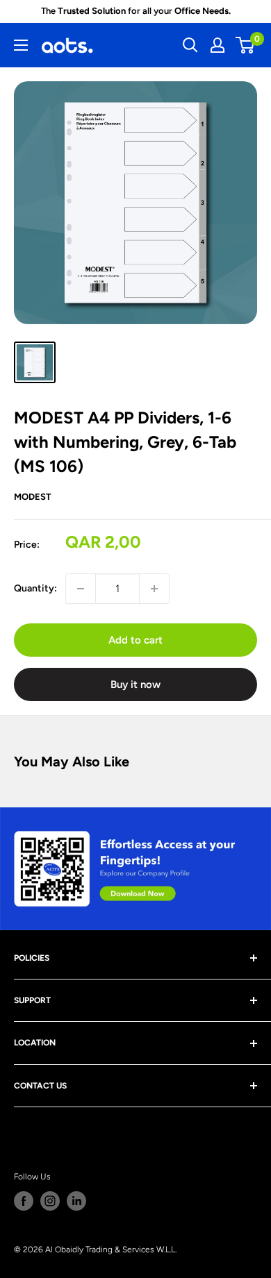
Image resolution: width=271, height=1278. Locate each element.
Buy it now (135, 684)
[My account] (217, 45)
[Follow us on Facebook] (23, 1201)
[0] (245, 45)
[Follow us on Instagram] (50, 1201)
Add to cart (135, 640)
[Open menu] (21, 45)
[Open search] (190, 45)
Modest (32, 496)
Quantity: (35, 588)
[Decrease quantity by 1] (80, 588)
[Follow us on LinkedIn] (76, 1201)
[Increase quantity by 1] (154, 588)
